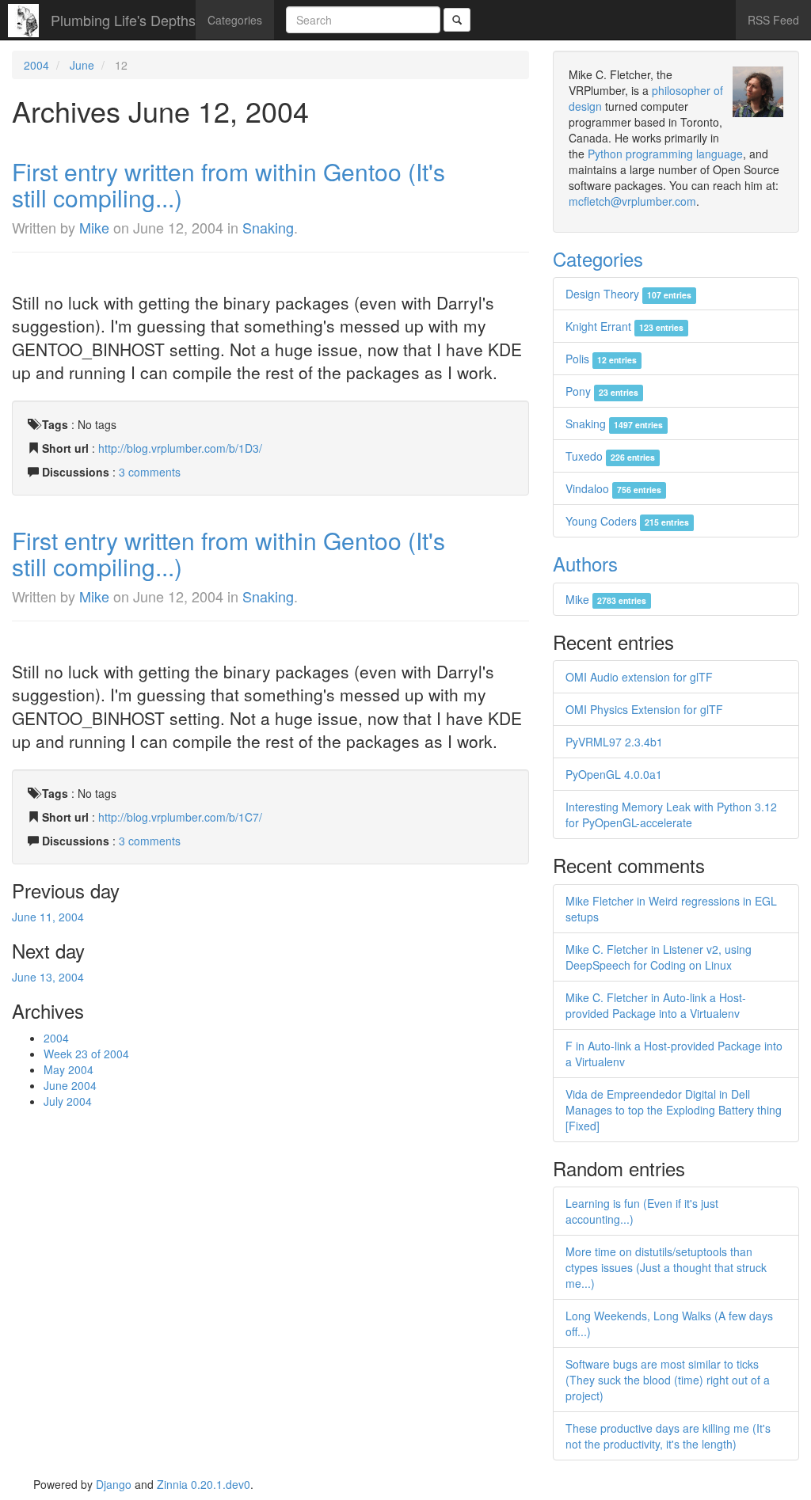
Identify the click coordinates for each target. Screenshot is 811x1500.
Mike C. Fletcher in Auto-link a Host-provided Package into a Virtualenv (655, 1005)
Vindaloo (613, 488)
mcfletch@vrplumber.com (632, 201)
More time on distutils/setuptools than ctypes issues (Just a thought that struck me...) (666, 1267)
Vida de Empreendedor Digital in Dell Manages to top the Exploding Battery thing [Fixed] (673, 1110)
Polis (601, 358)
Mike (94, 227)
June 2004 (70, 1085)
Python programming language (665, 153)
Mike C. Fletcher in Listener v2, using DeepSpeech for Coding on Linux (658, 957)
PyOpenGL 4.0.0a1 (613, 774)
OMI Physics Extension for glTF (644, 709)
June (82, 65)
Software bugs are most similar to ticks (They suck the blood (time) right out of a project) (667, 1379)
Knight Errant (624, 326)
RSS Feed (773, 20)
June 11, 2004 (48, 917)
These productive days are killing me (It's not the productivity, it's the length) (668, 1436)
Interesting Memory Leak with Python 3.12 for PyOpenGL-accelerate (671, 814)
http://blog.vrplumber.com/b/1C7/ (180, 817)
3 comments (150, 472)
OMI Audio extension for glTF (639, 677)
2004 (36, 65)
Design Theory (628, 294)
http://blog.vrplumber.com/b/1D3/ (180, 448)
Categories (235, 20)
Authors (585, 563)
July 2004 (68, 1101)
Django (113, 1484)
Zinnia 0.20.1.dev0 (203, 1484)
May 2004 (68, 1069)
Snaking (268, 227)
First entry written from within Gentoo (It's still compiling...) (228, 184)
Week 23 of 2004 (86, 1053)
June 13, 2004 (48, 977)
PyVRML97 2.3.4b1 (614, 742)
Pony (601, 391)
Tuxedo (610, 456)
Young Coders (627, 521)
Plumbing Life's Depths (123, 19)
